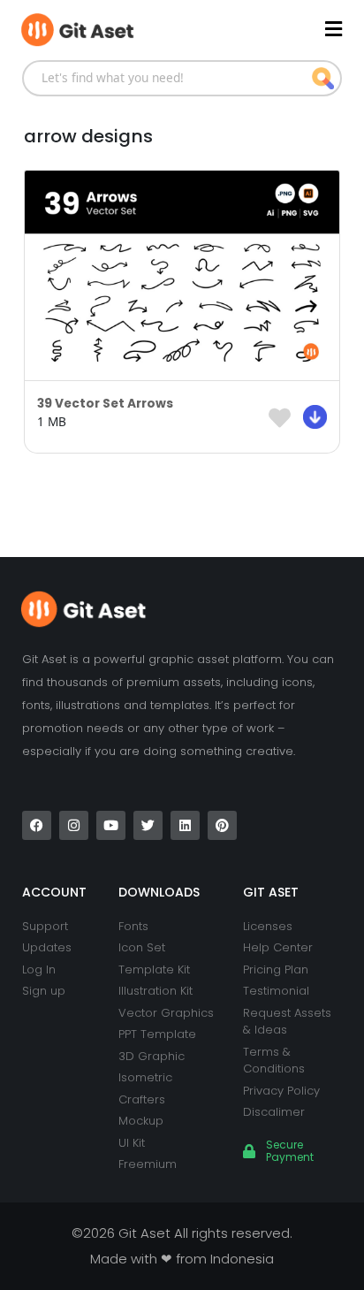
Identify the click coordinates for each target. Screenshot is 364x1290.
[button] (262, 28)
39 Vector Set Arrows (105, 403)
